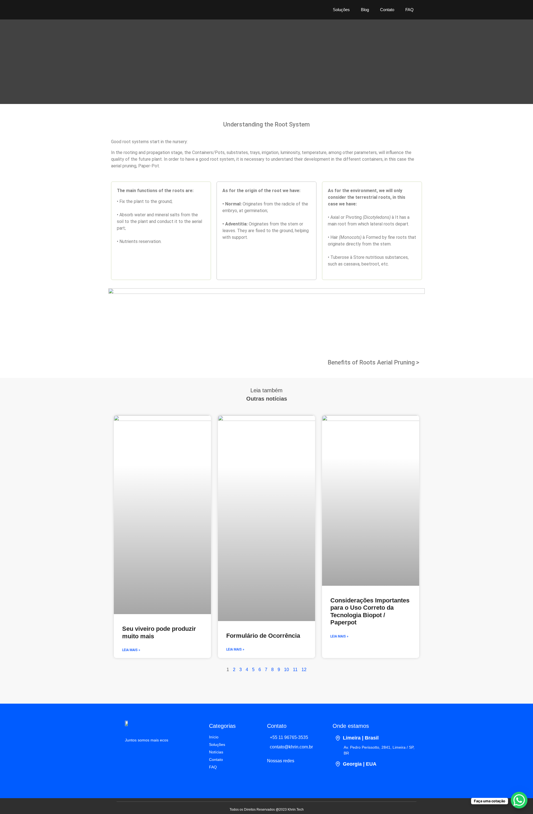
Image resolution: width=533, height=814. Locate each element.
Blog (365, 9)
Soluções (341, 9)
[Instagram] (289, 776)
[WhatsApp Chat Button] (519, 800)
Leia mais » (131, 650)
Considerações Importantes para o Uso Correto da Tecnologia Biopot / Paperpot (369, 611)
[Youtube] (304, 776)
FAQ (409, 9)
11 (295, 669)
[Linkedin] (274, 776)
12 (303, 669)
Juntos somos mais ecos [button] (146, 740)
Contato (387, 9)
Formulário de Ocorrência (263, 635)
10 (286, 669)
